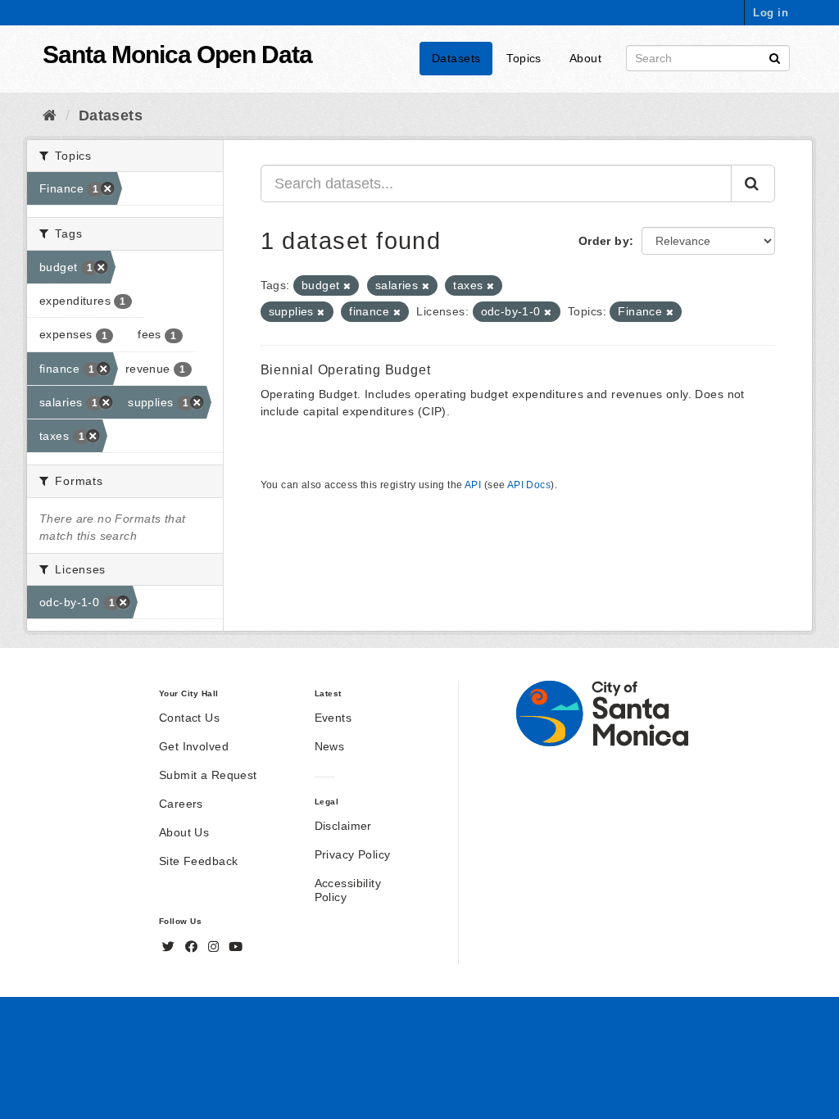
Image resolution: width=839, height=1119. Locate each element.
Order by (603, 240)
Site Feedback (198, 861)
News (330, 746)
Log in (770, 13)
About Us (184, 832)
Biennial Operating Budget (346, 370)
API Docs (529, 485)
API (473, 485)
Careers (181, 803)
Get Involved (194, 746)
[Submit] (775, 57)
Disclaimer (343, 825)
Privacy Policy (353, 854)
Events (333, 717)
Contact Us (189, 717)
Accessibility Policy (348, 890)
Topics (524, 58)
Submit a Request (208, 774)
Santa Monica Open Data (177, 54)
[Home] (50, 115)
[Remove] (347, 286)
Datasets (456, 58)
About (585, 58)
